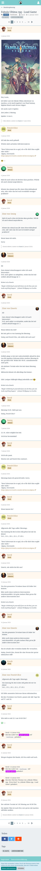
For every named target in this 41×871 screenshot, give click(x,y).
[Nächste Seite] (31, 22)
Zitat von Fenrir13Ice (11, 675)
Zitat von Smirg (9, 213)
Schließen (21, 868)
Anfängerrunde (17, 17)
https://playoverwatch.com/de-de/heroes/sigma (17, 156)
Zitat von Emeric (9, 308)
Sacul (23, 15)
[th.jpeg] (20, 67)
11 (28, 22)
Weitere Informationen (9, 868)
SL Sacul (5, 17)
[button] (3, 2)
